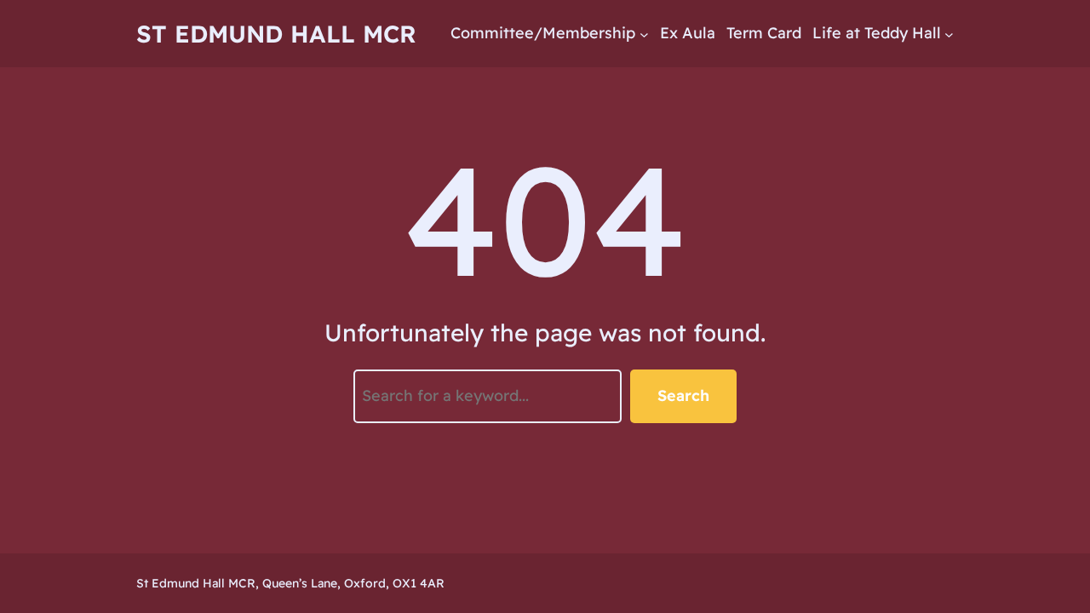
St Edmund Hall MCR (276, 34)
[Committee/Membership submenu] (644, 33)
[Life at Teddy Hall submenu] (949, 33)
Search (683, 395)
